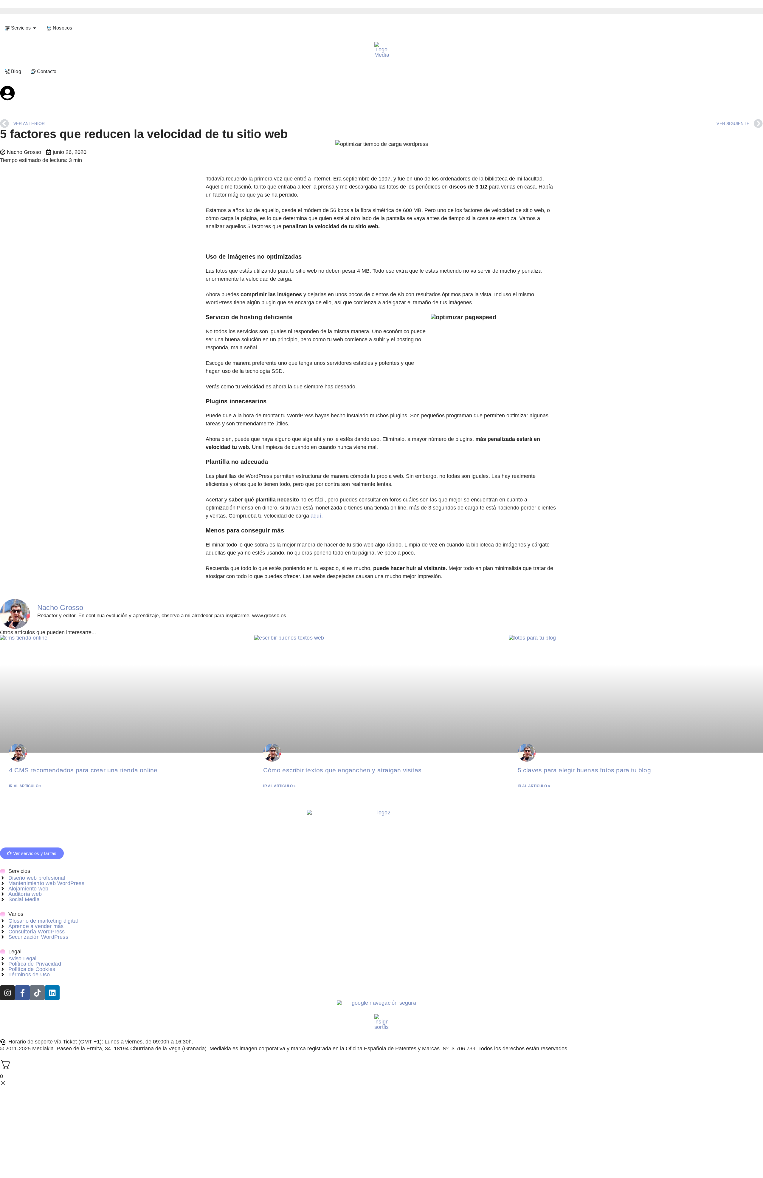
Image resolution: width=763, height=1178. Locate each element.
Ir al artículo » (25, 786)
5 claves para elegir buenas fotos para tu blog (584, 770)
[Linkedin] (52, 992)
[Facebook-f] (22, 992)
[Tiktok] (37, 992)
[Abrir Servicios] (34, 28)
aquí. (317, 516)
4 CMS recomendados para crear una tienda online (83, 770)
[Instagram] (7, 992)
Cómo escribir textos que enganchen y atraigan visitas (342, 770)
